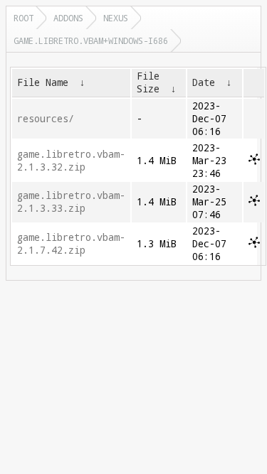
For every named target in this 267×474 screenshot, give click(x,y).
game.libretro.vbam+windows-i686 (91, 40)
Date (203, 82)
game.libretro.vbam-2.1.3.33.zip (71, 202)
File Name (42, 82)
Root (23, 17)
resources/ (45, 118)
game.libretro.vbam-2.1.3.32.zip (71, 160)
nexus (115, 17)
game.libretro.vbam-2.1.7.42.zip (71, 244)
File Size (148, 82)
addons (68, 17)
